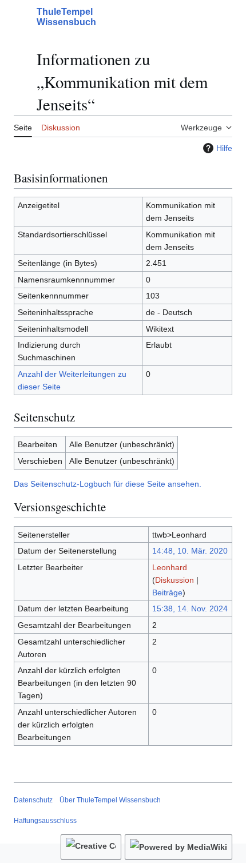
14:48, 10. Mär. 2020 (190, 550)
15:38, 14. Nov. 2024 (190, 608)
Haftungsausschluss (45, 821)
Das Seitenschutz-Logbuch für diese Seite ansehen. (107, 483)
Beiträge (167, 592)
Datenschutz (33, 800)
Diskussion (174, 579)
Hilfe (224, 148)
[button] (19, 17)
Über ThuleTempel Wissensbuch (110, 800)
